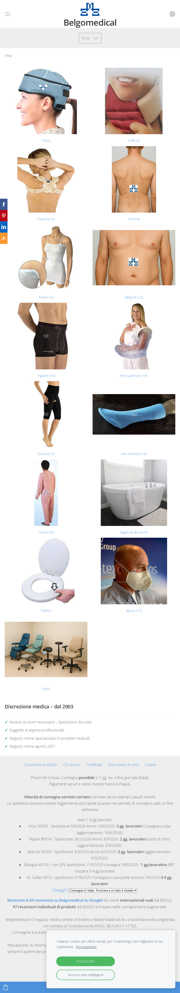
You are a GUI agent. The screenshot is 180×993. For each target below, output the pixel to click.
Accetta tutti (86, 961)
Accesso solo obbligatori (85, 975)
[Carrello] (5, 987)
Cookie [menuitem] (150, 764)
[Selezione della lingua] (172, 14)
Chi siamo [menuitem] (72, 764)
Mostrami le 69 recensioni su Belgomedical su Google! (55, 900)
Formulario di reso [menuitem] (124, 764)
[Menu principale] (7, 14)
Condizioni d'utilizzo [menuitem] (40, 764)
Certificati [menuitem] (94, 764)
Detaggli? (60, 890)
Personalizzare (86, 947)
